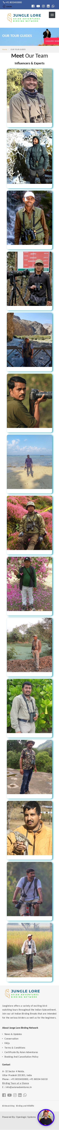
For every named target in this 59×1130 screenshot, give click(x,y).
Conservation (11, 1039)
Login (9, 7)
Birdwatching (8, 1106)
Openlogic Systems (26, 1117)
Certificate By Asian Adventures (21, 1052)
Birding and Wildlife (25, 1106)
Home (4, 49)
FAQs (7, 1043)
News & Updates (13, 1034)
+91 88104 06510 (38, 1079)
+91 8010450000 (19, 1079)
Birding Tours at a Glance (15, 1083)
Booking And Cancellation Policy (21, 1057)
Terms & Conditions (15, 1048)
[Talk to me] (46, 1117)
